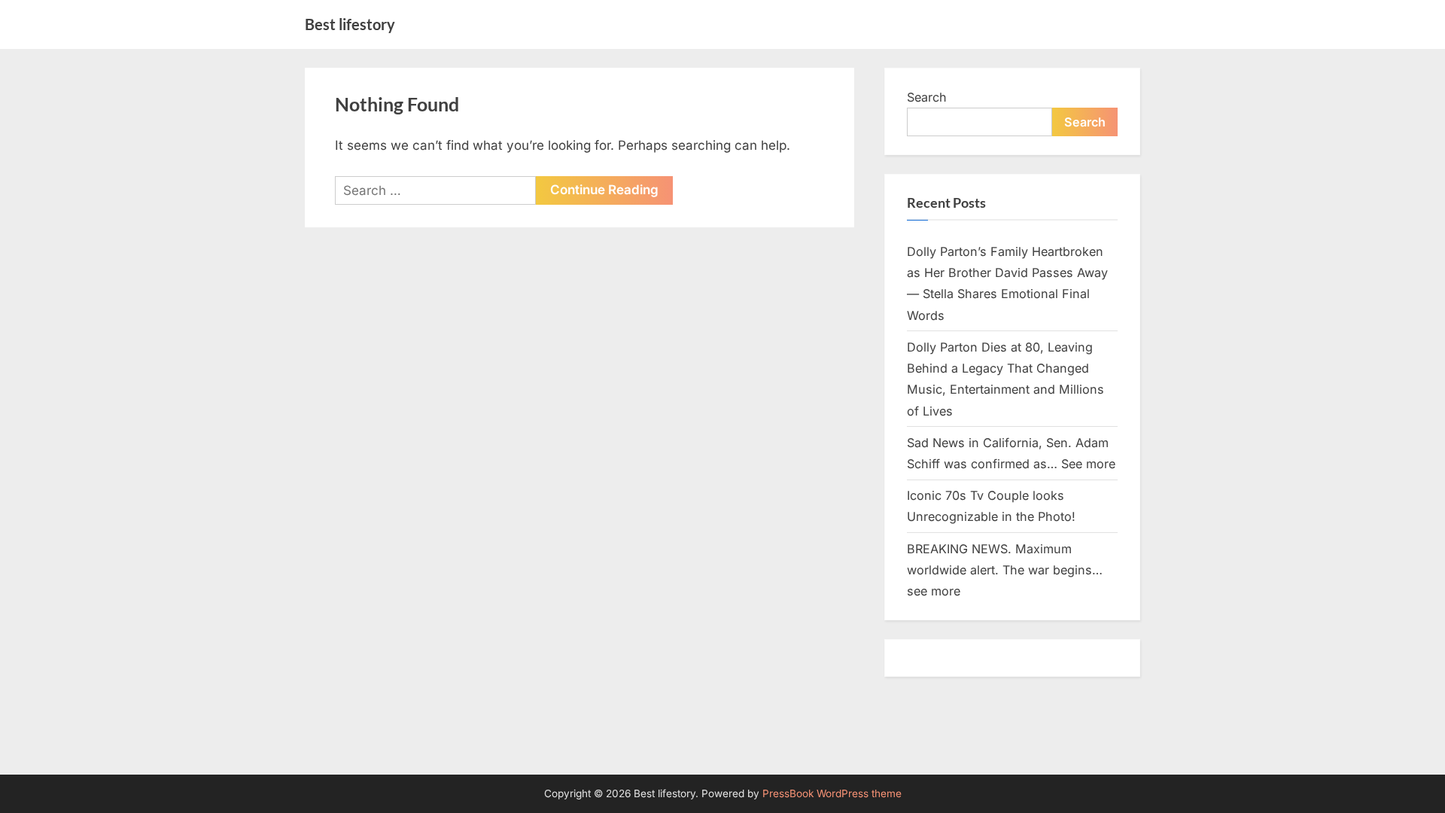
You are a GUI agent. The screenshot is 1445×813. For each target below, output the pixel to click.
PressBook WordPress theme (832, 793)
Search (927, 97)
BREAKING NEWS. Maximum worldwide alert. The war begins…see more (1005, 570)
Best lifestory (350, 24)
